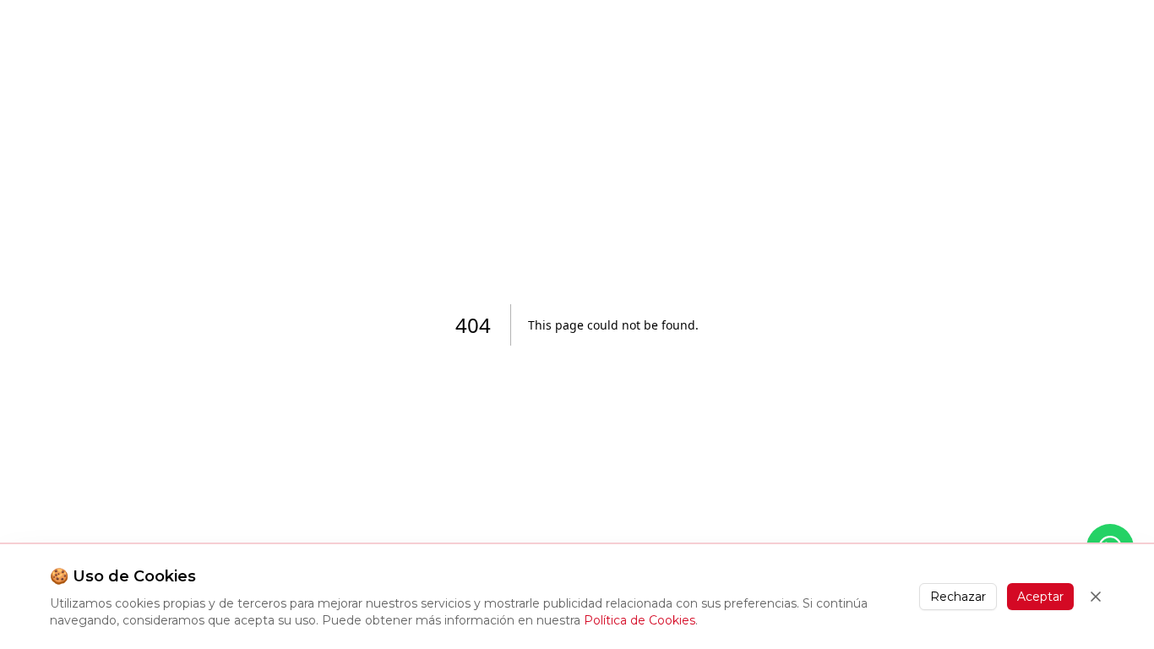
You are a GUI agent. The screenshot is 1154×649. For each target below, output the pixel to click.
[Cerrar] (1095, 596)
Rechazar (958, 596)
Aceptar (1040, 596)
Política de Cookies (639, 620)
